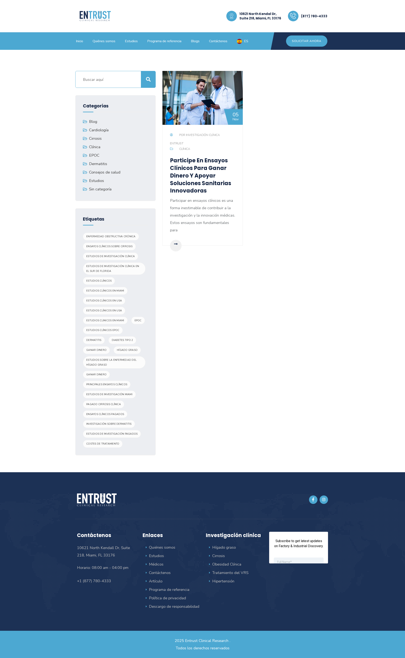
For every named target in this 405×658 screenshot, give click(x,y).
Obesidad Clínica (226, 564)
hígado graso (127, 350)
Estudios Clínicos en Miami (105, 290)
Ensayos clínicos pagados (105, 414)
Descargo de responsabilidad (174, 606)
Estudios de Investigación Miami (109, 394)
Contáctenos (160, 572)
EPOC (94, 155)
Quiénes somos (162, 547)
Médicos (156, 564)
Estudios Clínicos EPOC (102, 330)
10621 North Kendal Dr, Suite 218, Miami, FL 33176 (260, 16)
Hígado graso (224, 547)
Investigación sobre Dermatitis (109, 424)
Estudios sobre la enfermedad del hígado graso (111, 362)
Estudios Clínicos (99, 280)
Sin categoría (100, 189)
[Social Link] (313, 499)
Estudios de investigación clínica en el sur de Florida (112, 269)
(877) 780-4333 (314, 16)
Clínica (184, 149)
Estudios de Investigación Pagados (112, 434)
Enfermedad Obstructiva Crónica (111, 236)
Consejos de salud (104, 172)
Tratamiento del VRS (230, 572)
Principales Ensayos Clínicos (106, 384)
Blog (93, 121)
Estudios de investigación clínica (110, 256)
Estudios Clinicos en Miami (105, 320)
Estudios (96, 180)
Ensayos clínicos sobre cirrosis (109, 246)
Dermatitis (98, 163)
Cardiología (99, 130)
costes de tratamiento (102, 443)
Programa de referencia (169, 589)
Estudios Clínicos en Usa (104, 300)
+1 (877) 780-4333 (94, 580)
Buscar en (148, 79)
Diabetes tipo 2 (122, 340)
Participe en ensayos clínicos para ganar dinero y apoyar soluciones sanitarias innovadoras (200, 175)
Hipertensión (223, 581)
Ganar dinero (96, 350)
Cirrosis (95, 138)
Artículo (155, 581)
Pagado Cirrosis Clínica (103, 404)
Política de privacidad (167, 598)
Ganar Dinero (96, 374)
